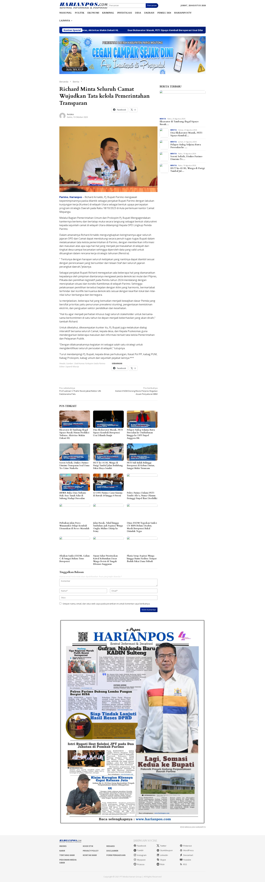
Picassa (140, 864)
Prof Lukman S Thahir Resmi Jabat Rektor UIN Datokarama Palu (80, 391)
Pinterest (187, 845)
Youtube (187, 859)
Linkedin (164, 855)
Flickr (162, 864)
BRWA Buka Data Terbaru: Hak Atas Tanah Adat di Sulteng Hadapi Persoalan (72, 495)
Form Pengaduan (115, 855)
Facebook (141, 845)
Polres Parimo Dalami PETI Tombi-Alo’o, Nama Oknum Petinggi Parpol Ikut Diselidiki (142, 495)
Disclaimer (112, 850)
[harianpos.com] (83, 5)
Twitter (163, 845)
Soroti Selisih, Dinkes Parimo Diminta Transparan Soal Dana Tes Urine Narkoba (74, 465)
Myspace (141, 859)
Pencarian (152, 5)
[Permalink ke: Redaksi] (62, 115)
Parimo (63, 197)
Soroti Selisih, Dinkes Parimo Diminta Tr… (186, 158)
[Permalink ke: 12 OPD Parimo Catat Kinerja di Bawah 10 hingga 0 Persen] (108, 482)
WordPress (188, 850)
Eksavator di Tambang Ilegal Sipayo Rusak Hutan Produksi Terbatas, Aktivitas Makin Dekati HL (74, 434)
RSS (185, 864)
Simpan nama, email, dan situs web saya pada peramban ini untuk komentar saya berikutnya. (106, 603)
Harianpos (75, 197)
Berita (163, 119)
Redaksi (110, 846)
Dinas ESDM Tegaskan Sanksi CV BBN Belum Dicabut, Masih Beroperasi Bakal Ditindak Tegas (142, 527)
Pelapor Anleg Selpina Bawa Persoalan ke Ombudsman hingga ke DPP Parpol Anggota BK (141, 434)
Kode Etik (88, 846)
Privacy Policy (90, 850)
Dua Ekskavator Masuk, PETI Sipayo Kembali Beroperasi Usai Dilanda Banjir (126, 30)
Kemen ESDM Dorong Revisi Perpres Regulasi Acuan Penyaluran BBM (136, 391)
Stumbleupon (166, 850)
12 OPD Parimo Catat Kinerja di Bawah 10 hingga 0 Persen (107, 494)
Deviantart (188, 855)
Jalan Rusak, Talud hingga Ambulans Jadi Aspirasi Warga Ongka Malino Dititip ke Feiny (108, 527)
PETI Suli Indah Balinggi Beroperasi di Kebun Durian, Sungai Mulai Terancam (141, 465)
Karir (62, 850)
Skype (163, 859)
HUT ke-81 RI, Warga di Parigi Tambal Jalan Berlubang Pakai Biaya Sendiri (108, 465)
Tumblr (140, 850)
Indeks (63, 846)
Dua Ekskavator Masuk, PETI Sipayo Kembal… (186, 134)
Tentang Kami (67, 855)
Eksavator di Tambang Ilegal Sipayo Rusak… (179, 123)
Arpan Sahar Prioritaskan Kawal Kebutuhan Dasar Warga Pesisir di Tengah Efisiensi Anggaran (105, 560)
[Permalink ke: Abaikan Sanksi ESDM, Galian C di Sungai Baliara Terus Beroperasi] (74, 545)
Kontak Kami (90, 855)
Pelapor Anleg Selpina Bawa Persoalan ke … (185, 146)
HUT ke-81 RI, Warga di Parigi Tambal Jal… (187, 169)
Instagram (141, 855)
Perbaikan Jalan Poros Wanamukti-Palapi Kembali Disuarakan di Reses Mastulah (74, 525)
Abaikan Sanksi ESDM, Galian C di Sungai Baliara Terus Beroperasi (74, 558)
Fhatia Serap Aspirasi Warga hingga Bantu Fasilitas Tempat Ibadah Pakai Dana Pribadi (142, 558)
